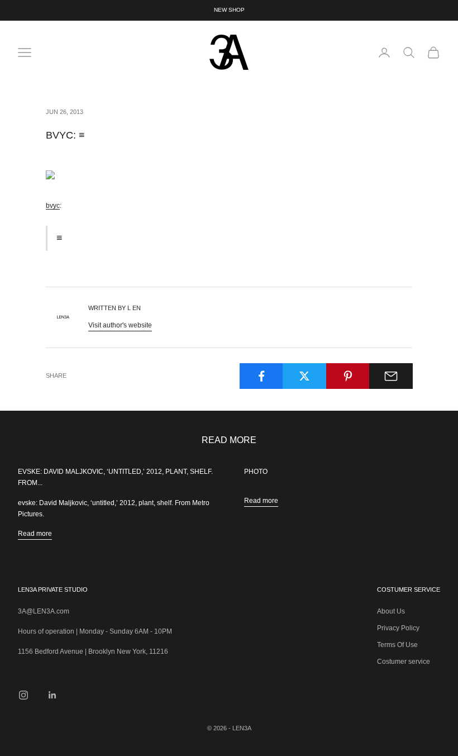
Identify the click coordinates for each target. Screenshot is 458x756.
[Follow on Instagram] (23, 695)
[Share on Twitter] (304, 376)
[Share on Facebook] (261, 376)
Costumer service (403, 661)
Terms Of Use (397, 645)
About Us (391, 611)
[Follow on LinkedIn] (52, 695)
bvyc (53, 206)
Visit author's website (120, 325)
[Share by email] (391, 376)
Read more (35, 534)
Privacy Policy (398, 628)
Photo (256, 472)
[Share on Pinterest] (348, 376)
